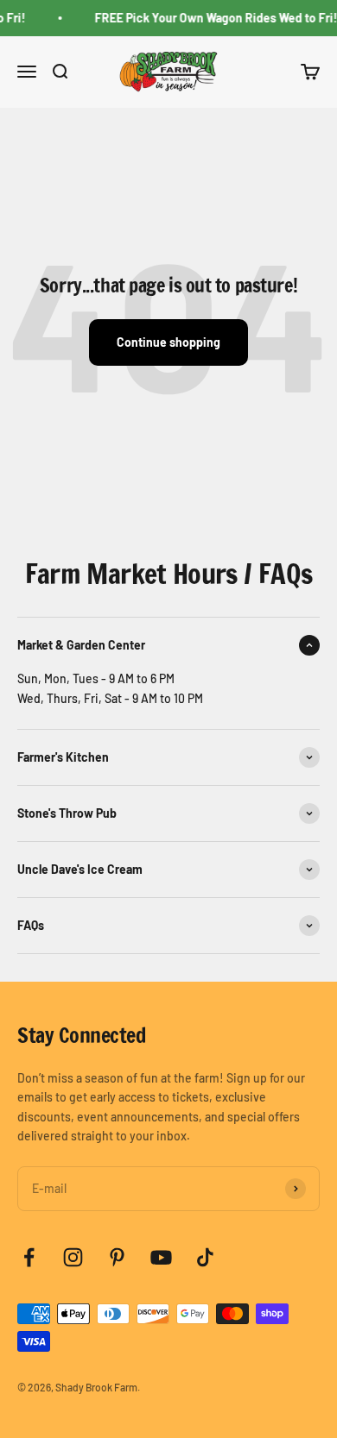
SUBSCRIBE (169, 932)
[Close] (306, 473)
